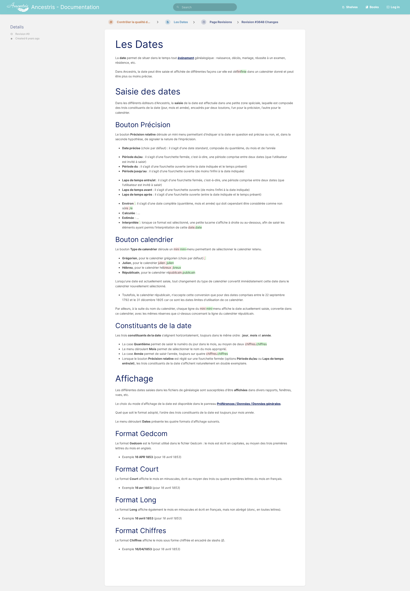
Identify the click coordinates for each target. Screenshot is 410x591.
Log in (395, 7)
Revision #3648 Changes (260, 22)
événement (186, 58)
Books (374, 7)
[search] (205, 7)
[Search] (177, 7)
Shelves (352, 7)
